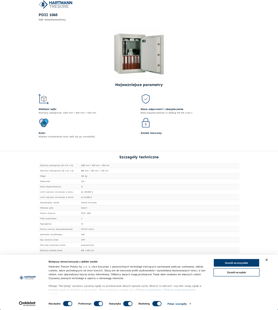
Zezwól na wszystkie (236, 263)
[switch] (98, 303)
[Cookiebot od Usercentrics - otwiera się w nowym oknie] (27, 303)
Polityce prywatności (149, 289)
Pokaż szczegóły (177, 303)
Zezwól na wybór (236, 272)
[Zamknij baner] (266, 260)
